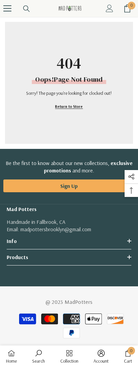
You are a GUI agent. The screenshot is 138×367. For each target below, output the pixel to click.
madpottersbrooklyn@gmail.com (55, 229)
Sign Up (69, 185)
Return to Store (69, 106)
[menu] (7, 8)
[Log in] (109, 8)
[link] (38, 356)
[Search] (26, 9)
